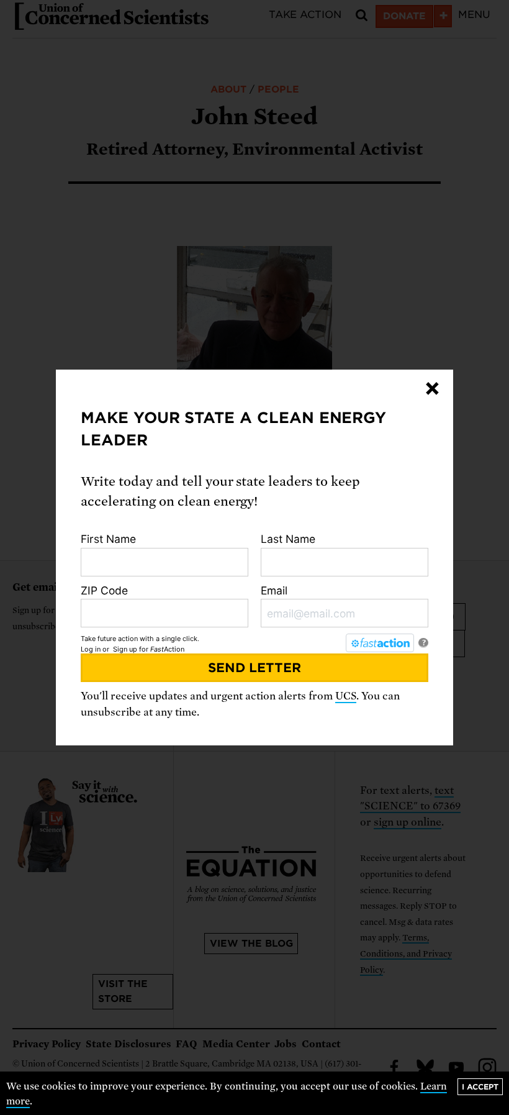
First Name (108, 538)
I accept (480, 1086)
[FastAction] (380, 643)
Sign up (125, 649)
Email (274, 590)
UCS (345, 696)
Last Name (288, 538)
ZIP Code (104, 590)
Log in (91, 649)
